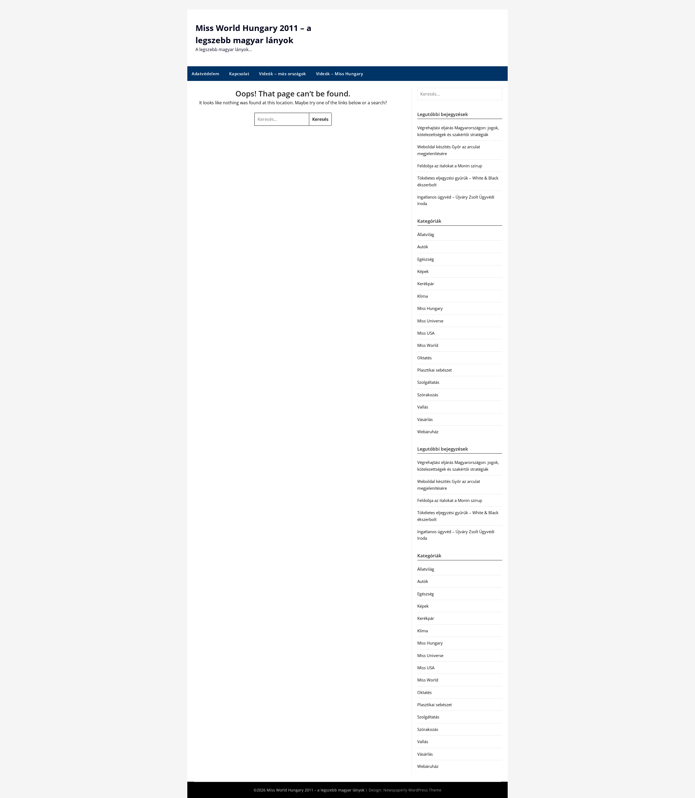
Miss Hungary (430, 308)
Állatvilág (425, 234)
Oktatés (424, 357)
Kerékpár (425, 283)
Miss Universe (430, 320)
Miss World (427, 345)
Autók (422, 246)
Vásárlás (425, 419)
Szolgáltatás (428, 382)
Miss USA (425, 333)
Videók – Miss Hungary (339, 73)
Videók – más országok (282, 73)
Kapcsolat (239, 73)
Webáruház (427, 431)
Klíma (422, 296)
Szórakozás (427, 394)
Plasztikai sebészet (434, 370)
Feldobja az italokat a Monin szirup (449, 165)
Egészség (425, 259)
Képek (423, 271)
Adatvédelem (205, 73)
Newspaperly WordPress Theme (412, 790)
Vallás (422, 407)
